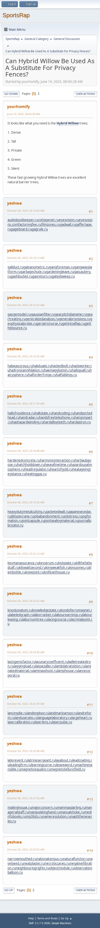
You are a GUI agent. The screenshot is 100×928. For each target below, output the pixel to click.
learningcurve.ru (43, 765)
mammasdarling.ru (71, 807)
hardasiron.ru (80, 422)
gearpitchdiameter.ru (71, 314)
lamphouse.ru (67, 670)
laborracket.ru (44, 615)
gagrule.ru (40, 229)
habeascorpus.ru (20, 366)
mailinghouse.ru (20, 807)
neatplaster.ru (34, 863)
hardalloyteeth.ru (57, 422)
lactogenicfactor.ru (21, 662)
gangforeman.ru (61, 267)
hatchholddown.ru (31, 464)
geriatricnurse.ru (49, 323)
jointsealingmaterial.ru (61, 520)
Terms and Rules (47, 918)
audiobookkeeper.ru (23, 220)
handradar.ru (29, 417)
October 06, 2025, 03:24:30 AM (25, 652)
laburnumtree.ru (35, 619)
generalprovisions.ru (74, 319)
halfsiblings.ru (66, 375)
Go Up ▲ (66, 918)
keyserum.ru (48, 563)
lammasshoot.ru (45, 670)
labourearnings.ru (69, 615)
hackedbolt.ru (61, 366)
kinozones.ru (79, 567)
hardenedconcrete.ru (24, 460)
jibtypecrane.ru (22, 516)
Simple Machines (61, 923)
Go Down (11, 94)
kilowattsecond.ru (32, 567)
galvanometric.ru (36, 267)
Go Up (8, 890)
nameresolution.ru (57, 816)
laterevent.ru (18, 760)
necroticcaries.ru (57, 863)
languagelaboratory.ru (55, 717)
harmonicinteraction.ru (57, 460)
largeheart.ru (82, 717)
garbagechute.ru (33, 271)
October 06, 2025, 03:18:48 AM (25, 450)
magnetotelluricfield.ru (67, 769)
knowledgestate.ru (46, 610)
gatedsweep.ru (63, 276)
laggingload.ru (24, 666)
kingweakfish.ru (57, 567)
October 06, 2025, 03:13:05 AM (25, 210)
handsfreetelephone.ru (57, 417)
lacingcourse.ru (59, 619)
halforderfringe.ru (42, 375)
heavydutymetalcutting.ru (27, 511)
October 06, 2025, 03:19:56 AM (25, 502)
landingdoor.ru (38, 713)
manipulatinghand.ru (44, 812)
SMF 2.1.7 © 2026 (39, 923)
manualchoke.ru (72, 812)
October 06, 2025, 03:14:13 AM (25, 258)
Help (31, 918)
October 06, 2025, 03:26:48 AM (25, 751)
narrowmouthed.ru (22, 859)
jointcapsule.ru (33, 520)
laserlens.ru (43, 722)
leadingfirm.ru (20, 765)
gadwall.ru (67, 224)
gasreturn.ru (42, 276)
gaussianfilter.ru (43, 314)
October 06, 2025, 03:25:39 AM (25, 704)
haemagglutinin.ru (58, 370)
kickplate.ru (67, 563)
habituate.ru (42, 366)
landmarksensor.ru (63, 713)
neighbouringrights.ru (32, 868)
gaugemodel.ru (19, 314)
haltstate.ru (43, 413)
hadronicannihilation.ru (26, 370)
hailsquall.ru (81, 370)
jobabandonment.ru (49, 516)
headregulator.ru (37, 469)
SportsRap (16, 15)
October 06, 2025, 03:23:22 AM (25, 601)
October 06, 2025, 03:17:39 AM (25, 403)
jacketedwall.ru (58, 511)
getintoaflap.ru (73, 323)
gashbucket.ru (22, 276)
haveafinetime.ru (58, 464)
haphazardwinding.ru (28, 422)
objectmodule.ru (61, 868)
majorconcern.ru (44, 807)
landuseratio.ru (26, 717)
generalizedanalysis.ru (42, 319)
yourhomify (18, 106)
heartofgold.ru (61, 469)
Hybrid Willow (68, 123)
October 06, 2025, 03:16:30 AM (25, 356)
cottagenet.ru (48, 220)
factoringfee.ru (29, 224)
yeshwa (14, 203)
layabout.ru (64, 760)
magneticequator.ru (35, 769)
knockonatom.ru (20, 610)
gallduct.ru (16, 267)
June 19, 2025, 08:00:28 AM (23, 114)
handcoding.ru (63, 413)
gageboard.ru (21, 229)
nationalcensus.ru (50, 859)
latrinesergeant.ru (41, 760)
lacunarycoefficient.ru (51, 662)
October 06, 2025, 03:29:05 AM (25, 849)
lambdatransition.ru (70, 666)
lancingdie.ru (17, 713)
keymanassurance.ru (23, 563)
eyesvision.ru (69, 220)
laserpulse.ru (62, 722)
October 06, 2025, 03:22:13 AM (25, 553)
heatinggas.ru (36, 474)
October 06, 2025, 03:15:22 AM (25, 305)
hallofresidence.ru (21, 413)
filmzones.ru (50, 224)
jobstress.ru (73, 516)
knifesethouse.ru (57, 572)
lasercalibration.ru (21, 722)
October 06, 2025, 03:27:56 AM (25, 798)
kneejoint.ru (34, 572)
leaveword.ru (66, 765)
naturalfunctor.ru (76, 859)
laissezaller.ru (45, 666)
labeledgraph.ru (21, 615)
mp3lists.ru (34, 816)
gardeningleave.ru (60, 271)
